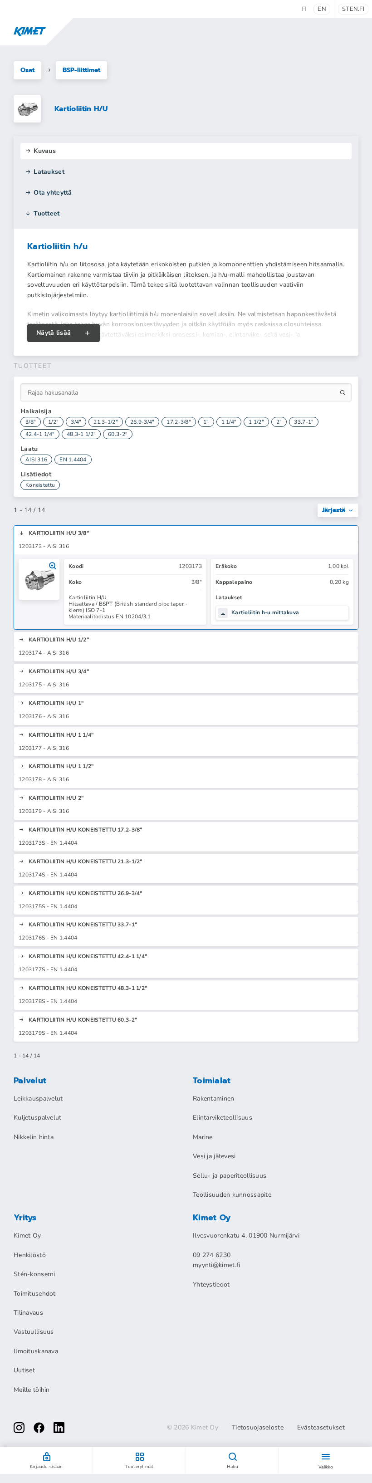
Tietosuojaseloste (258, 1427)
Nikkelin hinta (34, 1137)
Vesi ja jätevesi (214, 1156)
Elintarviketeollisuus (222, 1117)
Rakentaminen (213, 1098)
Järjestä (333, 510)
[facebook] (39, 1427)
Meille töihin (32, 1389)
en (322, 9)
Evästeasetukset (321, 1427)
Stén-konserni (34, 1274)
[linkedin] (59, 1427)
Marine (203, 1137)
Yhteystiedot (211, 1284)
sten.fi (353, 9)
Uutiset (24, 1370)
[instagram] (19, 1427)
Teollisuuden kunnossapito (232, 1194)
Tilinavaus (28, 1312)
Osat (27, 70)
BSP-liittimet (81, 70)
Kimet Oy (27, 1235)
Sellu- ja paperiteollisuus (229, 1175)
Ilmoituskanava (36, 1351)
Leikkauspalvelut (38, 1098)
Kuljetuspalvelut (37, 1117)
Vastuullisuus (34, 1331)
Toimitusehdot (35, 1293)
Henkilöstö (30, 1255)
